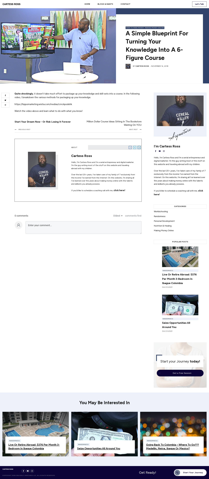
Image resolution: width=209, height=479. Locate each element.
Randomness (159, 216)
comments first (133, 215)
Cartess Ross (142, 66)
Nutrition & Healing (163, 226)
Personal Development (164, 221)
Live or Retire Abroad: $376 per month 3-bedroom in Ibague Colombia (179, 279)
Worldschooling (161, 211)
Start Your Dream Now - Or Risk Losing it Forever (43, 121)
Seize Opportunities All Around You (98, 448)
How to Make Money (135, 28)
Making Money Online (154, 28)
